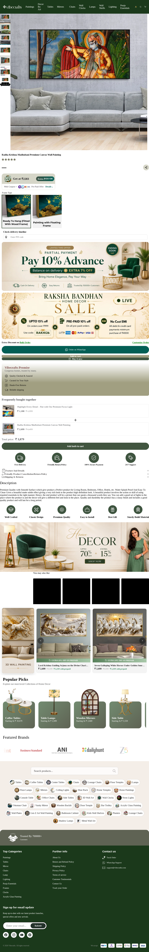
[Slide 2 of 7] (5, 29)
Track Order (111, 857)
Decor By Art (41, 7)
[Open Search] (140, 6)
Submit (38, 926)
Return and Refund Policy (63, 862)
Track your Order (60, 888)
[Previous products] (41, 641)
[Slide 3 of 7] (5, 39)
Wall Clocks (82, 6)
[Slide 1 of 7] (5, 19)
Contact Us (57, 884)
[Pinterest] (30, 935)
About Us (56, 857)
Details (48, 187)
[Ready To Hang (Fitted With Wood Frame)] (16, 211)
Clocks (5, 892)
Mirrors (60, 7)
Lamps (92, 7)
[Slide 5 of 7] (5, 60)
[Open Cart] (145, 6)
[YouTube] (22, 935)
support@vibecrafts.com (116, 868)
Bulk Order (25, 342)
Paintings (30, 7)
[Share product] (146, 167)
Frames (6, 888)
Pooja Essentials (124, 6)
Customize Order (140, 342)
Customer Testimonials (62, 879)
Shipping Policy (59, 866)
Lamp (5, 875)
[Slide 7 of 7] (5, 81)
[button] (9, 159)
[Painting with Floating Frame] (47, 211)
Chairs (72, 7)
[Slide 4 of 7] (5, 50)
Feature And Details (15, 471)
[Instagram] (14, 935)
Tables (50, 7)
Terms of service (59, 875)
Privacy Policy (59, 871)
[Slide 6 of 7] (5, 71)
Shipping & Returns (14, 477)
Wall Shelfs (102, 6)
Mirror (5, 866)
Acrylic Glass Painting (12, 897)
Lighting (113, 7)
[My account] (136, 7)
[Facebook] (6, 935)
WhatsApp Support (114, 863)
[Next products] (142, 641)
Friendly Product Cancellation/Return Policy (26, 474)
